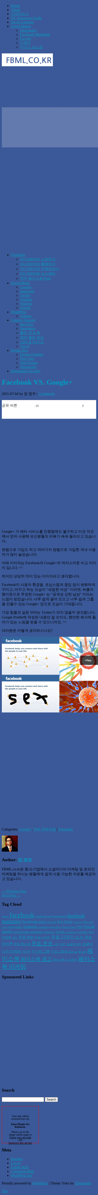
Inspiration (27, 328)
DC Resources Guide (26, 18)
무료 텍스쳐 (22, 944)
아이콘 (26, 951)
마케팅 (6, 937)
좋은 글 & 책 (30, 333)
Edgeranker (28, 30)
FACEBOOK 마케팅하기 (39, 269)
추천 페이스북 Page (35, 278)
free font (51, 922)
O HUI (25, 43)
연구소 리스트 (31, 47)
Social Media (20, 283)
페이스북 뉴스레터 (65, 959)
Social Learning (22, 22)
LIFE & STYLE (32, 342)
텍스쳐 (82, 951)
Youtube (26, 299)
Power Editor (69, 927)
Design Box (19, 350)
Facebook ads (58, 916)
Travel (24, 346)
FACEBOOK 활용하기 (38, 264)
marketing (43, 927)
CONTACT (19, 14)
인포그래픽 (59, 951)
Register (17, 1159)
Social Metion (21, 26)
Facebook (18, 255)
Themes (25, 316)
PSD (80, 927)
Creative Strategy (23, 320)
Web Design (29, 363)
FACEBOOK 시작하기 (38, 259)
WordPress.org (21, 1175)
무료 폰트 (42, 943)
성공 (62, 944)
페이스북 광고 (36, 959)
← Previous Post (14, 891)
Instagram (27, 291)
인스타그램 (41, 951)
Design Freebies (31, 354)
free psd (88, 922)
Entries (19, 1167)
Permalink (65, 829)
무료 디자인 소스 (67, 937)
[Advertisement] (49, 200)
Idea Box (26, 324)
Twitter (25, 295)
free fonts (64, 921)
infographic (15, 927)
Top (5, 1191)
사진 (56, 944)
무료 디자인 (42, 937)
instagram (30, 927)
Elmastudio (83, 1183)
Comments (46, 394)
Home (15, 6)
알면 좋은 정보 (32, 337)
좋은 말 (73, 952)
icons (4, 927)
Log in (16, 1163)
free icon (78, 922)
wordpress (71, 932)
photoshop (55, 927)
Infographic (28, 367)
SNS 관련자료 (45, 829)
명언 (14, 937)
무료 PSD (26, 937)
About (15, 10)
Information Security (26, 371)
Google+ (26, 287)
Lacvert (25, 39)
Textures (49, 932)
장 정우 (25, 859)
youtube (82, 932)
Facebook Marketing (35, 34)
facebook (22, 915)
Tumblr (25, 308)
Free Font (27, 359)
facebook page (34, 921)
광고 (91, 932)
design (5, 916)
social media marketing (28, 932)
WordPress (18, 312)
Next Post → (11, 895)
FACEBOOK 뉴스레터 (38, 274)
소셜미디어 (73, 944)
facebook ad (42, 916)
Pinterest (26, 304)
